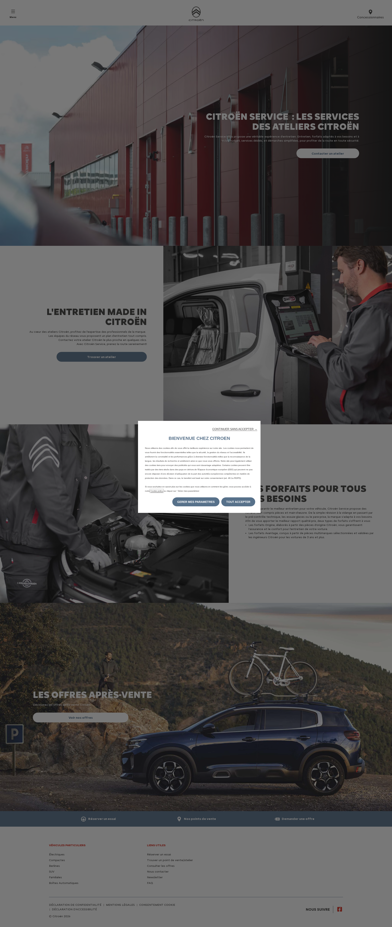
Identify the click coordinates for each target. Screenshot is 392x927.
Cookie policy (156, 491)
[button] (234, 429)
